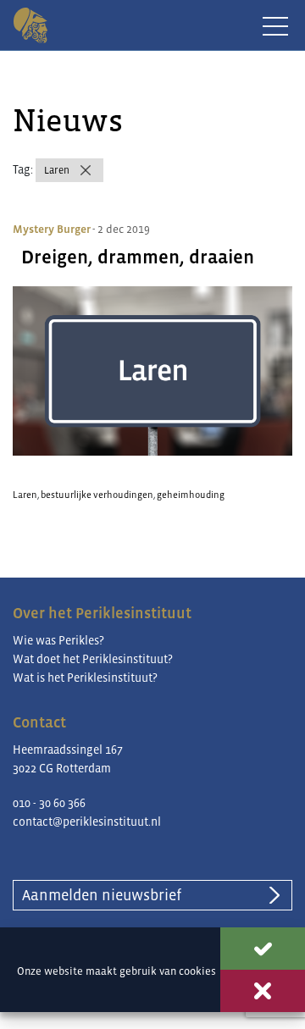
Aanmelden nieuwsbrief (101, 895)
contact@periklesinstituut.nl (87, 821)
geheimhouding (191, 495)
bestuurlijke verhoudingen (97, 495)
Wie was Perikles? (58, 640)
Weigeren (262, 991)
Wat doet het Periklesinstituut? (93, 659)
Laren (56, 170)
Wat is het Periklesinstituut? (85, 677)
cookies (197, 971)
